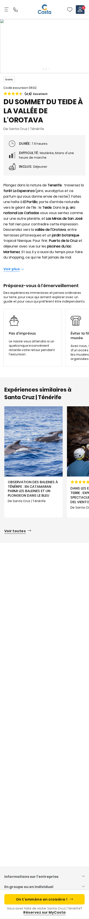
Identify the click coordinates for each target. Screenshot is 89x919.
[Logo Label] (44, 9)
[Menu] (7, 9)
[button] (70, 9)
